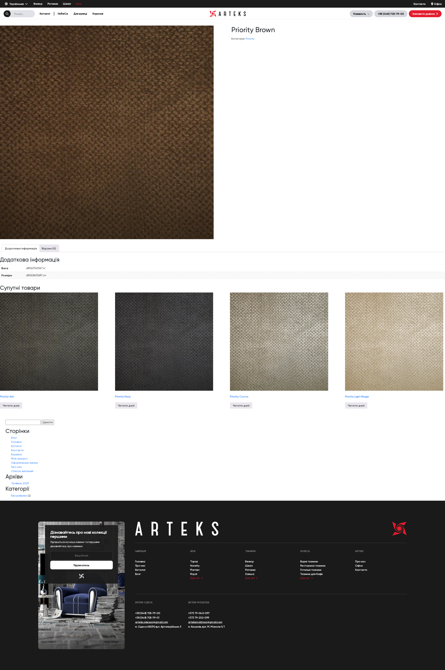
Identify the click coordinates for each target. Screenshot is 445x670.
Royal (193, 574)
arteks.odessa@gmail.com (151, 622)
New (78, 3)
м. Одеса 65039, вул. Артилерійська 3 (158, 626)
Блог (14, 437)
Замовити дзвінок (423, 13)
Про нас (16, 467)
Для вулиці (80, 13)
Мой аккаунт (19, 458)
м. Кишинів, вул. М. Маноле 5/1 (206, 626)
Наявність (359, 13)
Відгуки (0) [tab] (49, 248)
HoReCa (63, 13)
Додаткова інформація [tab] (21, 248)
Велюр (38, 3)
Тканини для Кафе (311, 574)
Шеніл (67, 3)
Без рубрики (19, 495)
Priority (250, 38)
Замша (249, 574)
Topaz (194, 561)
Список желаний (22, 471)
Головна (16, 442)
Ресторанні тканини (312, 565)
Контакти (420, 3)
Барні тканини (309, 561)
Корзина (16, 454)
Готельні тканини (310, 569)
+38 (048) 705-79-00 (391, 13)
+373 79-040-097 (198, 613)
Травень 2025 (20, 483)
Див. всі (195, 578)
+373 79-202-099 (198, 617)
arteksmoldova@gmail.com (205, 622)
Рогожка (52, 3)
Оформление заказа (24, 462)
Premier (195, 569)
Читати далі (11, 405)
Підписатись (82, 565)
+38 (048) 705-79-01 (147, 617)
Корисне (97, 13)
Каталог (45, 13)
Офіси (438, 4)
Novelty (195, 565)
